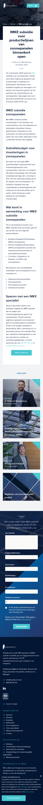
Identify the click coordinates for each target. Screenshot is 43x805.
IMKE (33, 73)
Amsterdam (23, 669)
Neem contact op (21, 353)
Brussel (30, 669)
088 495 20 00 (26, 343)
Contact (9, 733)
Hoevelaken (20, 672)
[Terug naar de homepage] (10, 7)
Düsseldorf (11, 672)
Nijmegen (6, 674)
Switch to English (11, 704)
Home (5, 24)
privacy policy (29, 792)
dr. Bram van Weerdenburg (21, 62)
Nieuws (12, 24)
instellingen (24, 787)
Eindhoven (29, 672)
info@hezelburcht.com (15, 346)
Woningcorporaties (13, 757)
